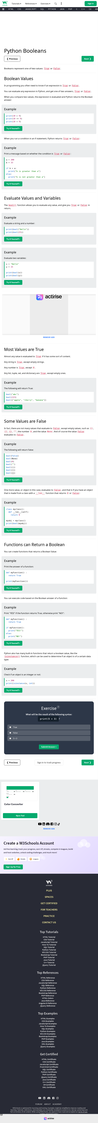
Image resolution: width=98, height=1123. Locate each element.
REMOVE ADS (49, 337)
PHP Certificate (49, 1074)
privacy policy (53, 1114)
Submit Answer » (49, 746)
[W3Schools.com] (49, 884)
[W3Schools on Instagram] (55, 824)
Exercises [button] (45, 3)
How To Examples (47, 1026)
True (46, 68)
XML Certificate (49, 1087)
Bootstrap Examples (48, 1036)
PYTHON (52, 9)
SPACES (49, 896)
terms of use (82, 1112)
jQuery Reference (47, 1005)
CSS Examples (48, 1021)
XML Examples (48, 1044)
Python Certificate (49, 1072)
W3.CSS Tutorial (49, 952)
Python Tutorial (49, 949)
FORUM (38, 1104)
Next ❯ (87, 58)
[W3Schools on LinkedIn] (43, 824)
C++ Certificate (49, 1082)
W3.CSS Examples (47, 1033)
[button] (55, 3)
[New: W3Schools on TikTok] (59, 824)
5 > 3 (15, 738)
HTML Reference (48, 977)
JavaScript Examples (48, 1023)
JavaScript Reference (48, 983)
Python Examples (47, 1031)
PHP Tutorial (49, 957)
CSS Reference (47, 980)
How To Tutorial (49, 944)
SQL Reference (47, 985)
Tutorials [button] (16, 3)
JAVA (62, 9)
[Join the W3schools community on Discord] (48, 824)
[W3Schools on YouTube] (40, 824)
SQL (42, 9)
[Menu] (3, 9)
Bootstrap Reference (48, 993)
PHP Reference (47, 995)
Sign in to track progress (49, 762)
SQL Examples (48, 1028)
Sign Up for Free (13, 866)
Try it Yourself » (13, 128)
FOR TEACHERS (49, 909)
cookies (42, 1114)
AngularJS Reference (48, 1003)
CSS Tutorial (49, 939)
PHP (70, 9)
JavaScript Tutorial (49, 942)
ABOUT (47, 1104)
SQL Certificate (49, 1069)
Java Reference (47, 1000)
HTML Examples (48, 1018)
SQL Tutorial (49, 947)
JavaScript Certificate (49, 1064)
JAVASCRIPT (30, 9)
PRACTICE (49, 915)
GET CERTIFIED (49, 903)
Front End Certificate (49, 1067)
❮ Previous (12, 58)
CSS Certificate (49, 1061)
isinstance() (12, 656)
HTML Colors (47, 998)
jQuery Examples (47, 1046)
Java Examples (47, 1041)
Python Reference (48, 988)
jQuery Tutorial (49, 965)
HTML (11, 9)
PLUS (49, 890)
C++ (83, 9)
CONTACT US (49, 922)
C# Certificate (49, 1084)
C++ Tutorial (49, 962)
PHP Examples (48, 1039)
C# (90, 9)
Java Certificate (49, 1079)
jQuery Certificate (49, 1077)
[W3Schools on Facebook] (51, 824)
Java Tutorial (49, 960)
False (56, 68)
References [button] (30, 3)
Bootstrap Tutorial (49, 955)
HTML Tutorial (49, 937)
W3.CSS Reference (48, 990)
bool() (12, 205)
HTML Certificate (49, 1059)
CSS (19, 9)
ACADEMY (57, 1104)
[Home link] (5, 3)
